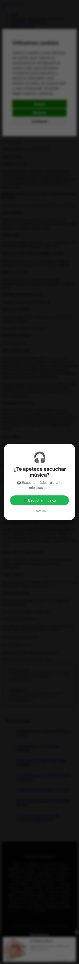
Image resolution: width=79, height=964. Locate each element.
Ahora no (39, 511)
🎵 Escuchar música (39, 500)
